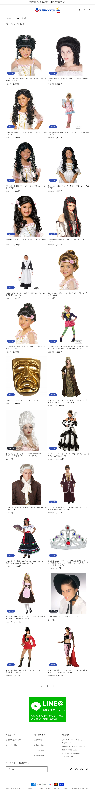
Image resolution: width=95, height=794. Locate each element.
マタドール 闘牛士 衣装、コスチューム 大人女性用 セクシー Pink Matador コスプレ (68, 671)
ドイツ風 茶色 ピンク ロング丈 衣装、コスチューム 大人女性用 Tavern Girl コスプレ (26, 618)
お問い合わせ (39, 756)
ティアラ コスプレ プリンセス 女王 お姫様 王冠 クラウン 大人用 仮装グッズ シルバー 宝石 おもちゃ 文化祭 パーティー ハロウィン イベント (68, 563)
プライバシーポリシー (45, 788)
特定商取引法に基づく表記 (80, 788)
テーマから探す (12, 745)
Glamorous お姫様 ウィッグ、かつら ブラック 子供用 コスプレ (68, 187)
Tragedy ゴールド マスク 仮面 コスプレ (22, 400)
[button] (4, 9)
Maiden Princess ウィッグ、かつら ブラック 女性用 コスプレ (68, 241)
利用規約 (56, 788)
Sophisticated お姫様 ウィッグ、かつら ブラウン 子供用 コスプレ (68, 294)
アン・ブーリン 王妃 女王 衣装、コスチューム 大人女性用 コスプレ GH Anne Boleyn (68, 401)
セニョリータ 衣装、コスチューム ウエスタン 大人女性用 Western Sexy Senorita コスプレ (26, 562)
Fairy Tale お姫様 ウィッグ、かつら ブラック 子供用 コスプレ (26, 187)
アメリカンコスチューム (18, 788)
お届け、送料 (39, 745)
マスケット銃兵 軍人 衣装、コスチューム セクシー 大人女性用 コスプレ (26, 671)
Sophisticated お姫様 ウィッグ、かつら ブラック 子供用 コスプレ (26, 348)
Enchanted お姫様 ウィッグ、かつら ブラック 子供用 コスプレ (26, 133)
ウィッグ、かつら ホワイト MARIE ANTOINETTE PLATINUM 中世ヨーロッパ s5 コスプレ (23, 455)
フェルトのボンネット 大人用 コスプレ (63, 617)
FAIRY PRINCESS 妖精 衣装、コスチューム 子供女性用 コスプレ (68, 133)
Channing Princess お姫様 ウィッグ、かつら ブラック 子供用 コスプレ (26, 80)
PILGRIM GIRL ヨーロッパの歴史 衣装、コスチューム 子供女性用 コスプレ (26, 294)
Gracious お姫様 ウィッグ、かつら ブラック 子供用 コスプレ (26, 241)
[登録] (44, 769)
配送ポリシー (66, 788)
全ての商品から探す (13, 740)
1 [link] (41, 686)
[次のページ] (53, 686)
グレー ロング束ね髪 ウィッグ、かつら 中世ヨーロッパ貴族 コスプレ (26, 508)
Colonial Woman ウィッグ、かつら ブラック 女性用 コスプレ (68, 80)
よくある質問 (39, 750)
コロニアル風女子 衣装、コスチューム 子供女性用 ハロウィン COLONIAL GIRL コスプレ (68, 508)
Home (8, 18)
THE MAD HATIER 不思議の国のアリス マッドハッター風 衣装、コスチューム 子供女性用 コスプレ (68, 348)
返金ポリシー (32, 788)
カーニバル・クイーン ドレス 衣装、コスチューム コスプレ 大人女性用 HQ (68, 455)
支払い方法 (38, 740)
